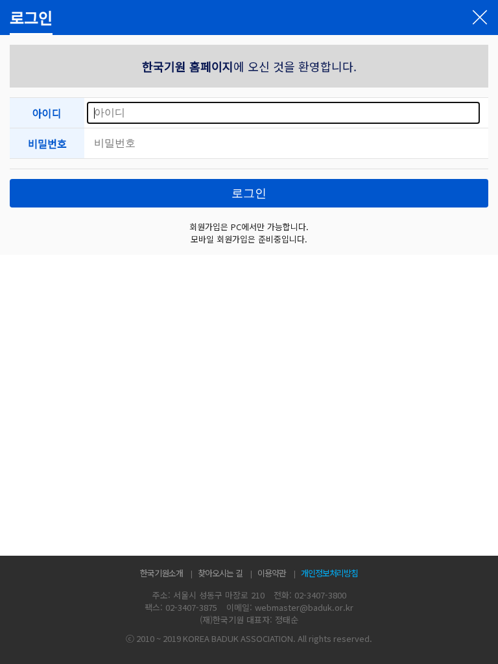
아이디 (47, 113)
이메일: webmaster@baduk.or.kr (289, 607)
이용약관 (271, 573)
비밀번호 (47, 143)
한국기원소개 (161, 573)
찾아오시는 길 (220, 573)
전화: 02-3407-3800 (310, 595)
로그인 (249, 193)
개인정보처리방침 (329, 573)
